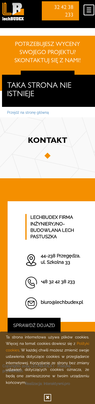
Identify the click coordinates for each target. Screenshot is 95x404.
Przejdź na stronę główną (28, 112)
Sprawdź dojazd (34, 325)
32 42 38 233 (63, 11)
